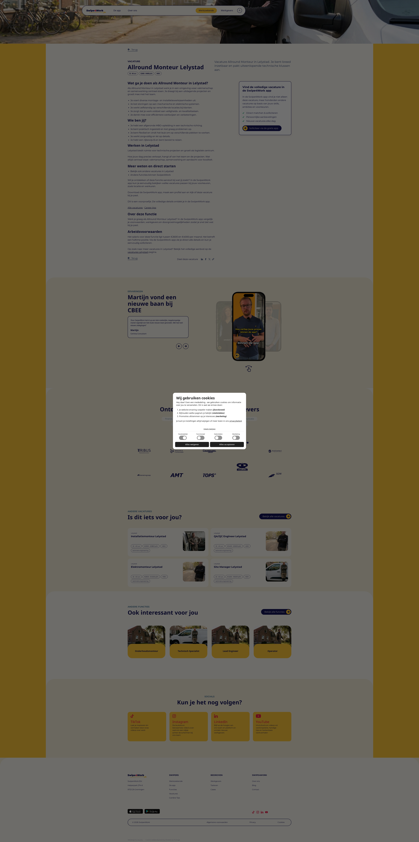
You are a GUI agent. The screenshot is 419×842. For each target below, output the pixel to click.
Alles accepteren (227, 444)
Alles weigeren (192, 444)
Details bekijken (210, 429)
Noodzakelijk (183, 434)
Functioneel (200, 434)
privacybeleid (235, 421)
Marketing (236, 434)
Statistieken (218, 434)
